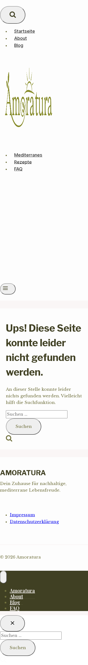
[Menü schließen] (3, 577)
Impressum (22, 514)
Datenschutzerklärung (34, 521)
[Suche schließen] (12, 623)
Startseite (24, 31)
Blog (18, 45)
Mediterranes (28, 155)
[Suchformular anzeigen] (12, 15)
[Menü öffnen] (8, 289)
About (20, 38)
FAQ (18, 168)
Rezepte (23, 161)
